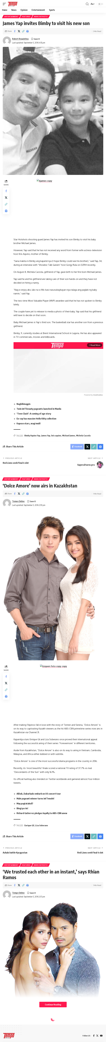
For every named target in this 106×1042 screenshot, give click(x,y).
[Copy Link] (23, 31)
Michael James (68, 435)
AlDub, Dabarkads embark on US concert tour (39, 793)
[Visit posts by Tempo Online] (7, 503)
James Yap (45, 435)
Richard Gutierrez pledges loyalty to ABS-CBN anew (42, 813)
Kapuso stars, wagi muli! (29, 423)
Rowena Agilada (19, 1039)
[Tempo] (12, 4)
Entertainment (11, 16)
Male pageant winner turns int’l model (35, 798)
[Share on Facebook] (15, 31)
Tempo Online (18, 501)
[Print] (27, 31)
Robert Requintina (20, 38)
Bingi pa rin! (22, 808)
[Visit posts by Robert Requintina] (7, 40)
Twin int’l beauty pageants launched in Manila (39, 408)
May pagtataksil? (25, 803)
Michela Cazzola (83, 435)
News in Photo (41, 16)
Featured (26, 16)
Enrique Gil (29, 825)
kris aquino (56, 435)
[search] (87, 4)
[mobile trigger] (5, 4)
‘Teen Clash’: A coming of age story (34, 413)
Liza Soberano (41, 825)
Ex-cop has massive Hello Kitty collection (36, 418)
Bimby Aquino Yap (32, 435)
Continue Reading (53, 1004)
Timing (37, 1017)
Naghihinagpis (24, 404)
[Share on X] (19, 31)
